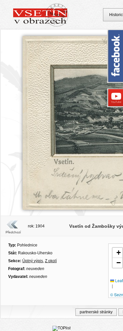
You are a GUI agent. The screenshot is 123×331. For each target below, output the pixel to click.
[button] (117, 253)
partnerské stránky (96, 312)
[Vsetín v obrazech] (41, 25)
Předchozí (13, 232)
